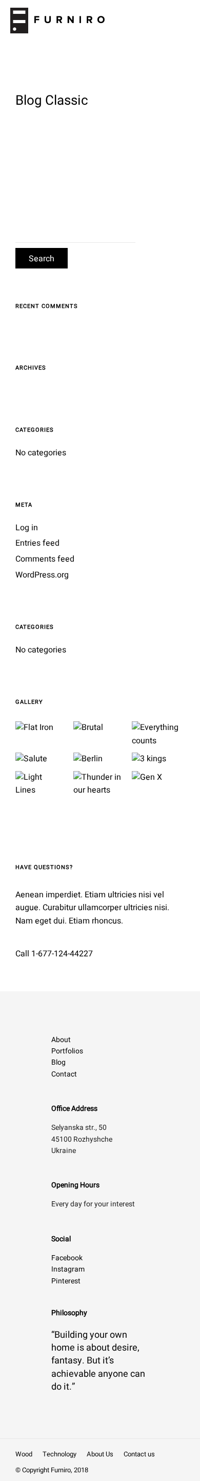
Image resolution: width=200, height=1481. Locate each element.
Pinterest (66, 1281)
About (61, 1039)
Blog (58, 1062)
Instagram (68, 1269)
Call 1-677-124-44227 (54, 954)
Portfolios (67, 1051)
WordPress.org (42, 575)
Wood (23, 1454)
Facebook (67, 1258)
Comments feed (44, 559)
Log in (26, 528)
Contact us (139, 1454)
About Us (100, 1454)
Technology (59, 1454)
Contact (64, 1074)
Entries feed (37, 543)
